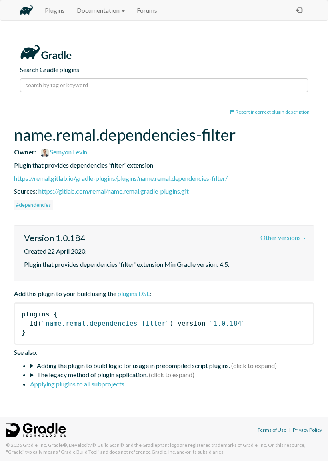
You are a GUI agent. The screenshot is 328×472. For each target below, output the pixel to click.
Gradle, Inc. (35, 445)
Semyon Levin (68, 152)
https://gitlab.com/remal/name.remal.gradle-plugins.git (113, 191)
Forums (147, 10)
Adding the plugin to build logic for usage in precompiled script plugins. (133, 365)
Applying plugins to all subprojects (78, 384)
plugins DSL (134, 293)
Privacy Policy (307, 430)
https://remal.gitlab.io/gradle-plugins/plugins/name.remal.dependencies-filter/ (121, 178)
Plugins (55, 10)
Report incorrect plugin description (272, 112)
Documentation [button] (99, 10)
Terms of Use (272, 430)
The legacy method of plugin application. (92, 374)
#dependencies (33, 205)
